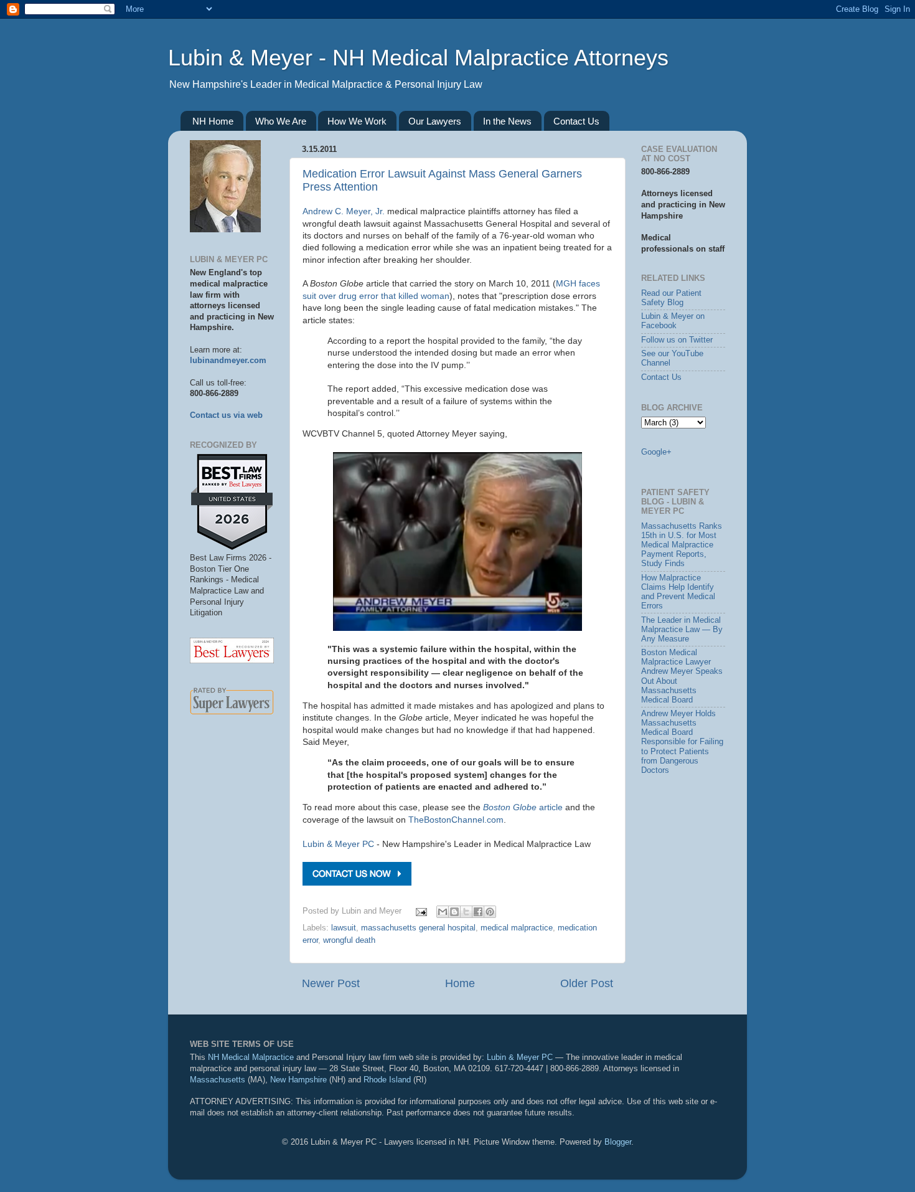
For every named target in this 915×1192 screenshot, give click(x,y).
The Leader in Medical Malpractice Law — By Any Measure (682, 629)
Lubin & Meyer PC (338, 844)
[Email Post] (420, 911)
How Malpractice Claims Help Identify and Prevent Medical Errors (678, 592)
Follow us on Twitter (677, 340)
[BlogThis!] (454, 912)
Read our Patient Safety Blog (671, 298)
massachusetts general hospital (418, 928)
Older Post (586, 983)
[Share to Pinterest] (490, 912)
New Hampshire (298, 1080)
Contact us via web (226, 415)
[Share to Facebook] (478, 912)
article (523, 807)
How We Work (357, 121)
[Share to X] (466, 912)
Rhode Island (387, 1080)
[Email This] (442, 912)
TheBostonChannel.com (456, 820)
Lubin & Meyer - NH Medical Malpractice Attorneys (418, 57)
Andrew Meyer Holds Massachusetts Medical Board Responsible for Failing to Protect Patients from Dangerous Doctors (682, 742)
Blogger (617, 1142)
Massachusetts (217, 1080)
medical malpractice (517, 928)
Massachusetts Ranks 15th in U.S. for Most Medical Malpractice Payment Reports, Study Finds (681, 545)
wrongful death (349, 940)
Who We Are (280, 121)
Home (460, 983)
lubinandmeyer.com (228, 360)
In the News (507, 121)
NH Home (212, 121)
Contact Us (576, 121)
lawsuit (343, 928)
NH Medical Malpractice (251, 1057)
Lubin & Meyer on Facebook (673, 321)
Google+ (656, 452)
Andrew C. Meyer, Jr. (344, 211)
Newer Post (331, 983)
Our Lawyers (434, 121)
